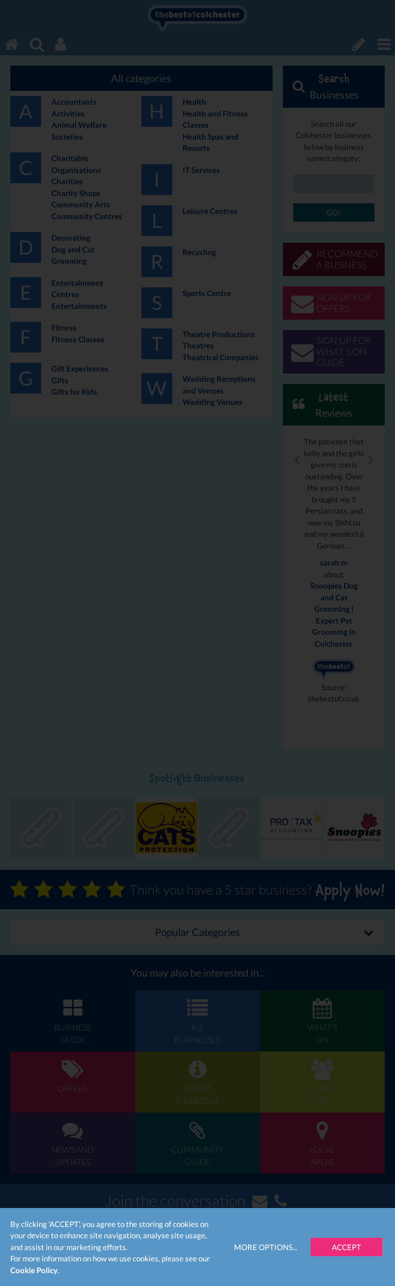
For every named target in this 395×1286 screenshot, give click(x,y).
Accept (346, 1247)
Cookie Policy (34, 1270)
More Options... (265, 1247)
